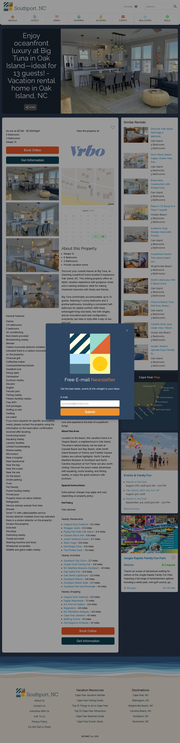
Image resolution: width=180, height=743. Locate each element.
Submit (90, 412)
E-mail (64, 397)
